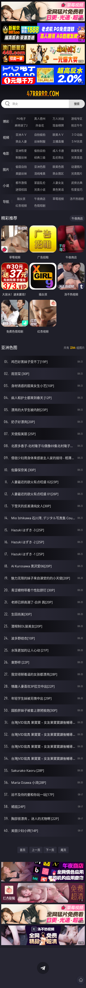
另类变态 (76, 157)
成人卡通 (58, 151)
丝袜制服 (39, 141)
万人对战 (58, 118)
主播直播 (58, 141)
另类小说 (39, 189)
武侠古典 (76, 183)
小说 (6, 185)
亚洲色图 (39, 167)
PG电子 (21, 118)
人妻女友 (58, 183)
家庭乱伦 (39, 183)
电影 (6, 153)
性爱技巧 (76, 189)
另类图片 (76, 173)
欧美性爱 (76, 151)
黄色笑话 (58, 189)
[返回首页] (81, 980)
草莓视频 (58, 199)
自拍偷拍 (39, 134)
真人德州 (39, 118)
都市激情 (21, 183)
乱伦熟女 (58, 157)
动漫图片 (76, 167)
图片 (6, 169)
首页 (22, 850)
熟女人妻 (21, 141)
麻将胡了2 (21, 125)
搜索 (77, 104)
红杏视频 (21, 205)
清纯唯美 (39, 173)
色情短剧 (39, 205)
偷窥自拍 (21, 167)
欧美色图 (58, 167)
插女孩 (21, 199)
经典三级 (39, 157)
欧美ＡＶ (58, 134)
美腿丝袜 (21, 173)
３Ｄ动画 (76, 134)
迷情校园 (21, 189)
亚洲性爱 (21, 151)
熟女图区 (58, 173)
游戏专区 (76, 118)
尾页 (63, 850)
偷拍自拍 (39, 151)
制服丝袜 (21, 157)
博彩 (6, 121)
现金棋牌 (58, 125)
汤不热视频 (77, 199)
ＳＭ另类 (76, 141)
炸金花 (40, 125)
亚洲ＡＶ (21, 134)
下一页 (50, 850)
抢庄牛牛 (76, 125)
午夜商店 (39, 199)
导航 (6, 201)
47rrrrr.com (43, 94)
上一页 (36, 850)
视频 (6, 137)
